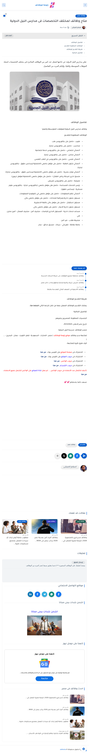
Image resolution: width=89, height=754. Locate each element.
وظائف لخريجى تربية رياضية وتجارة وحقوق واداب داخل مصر (62, 283)
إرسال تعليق (78, 562)
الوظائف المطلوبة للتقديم (73, 46)
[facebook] (58, 594)
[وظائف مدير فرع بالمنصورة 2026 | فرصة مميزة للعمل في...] (77, 699)
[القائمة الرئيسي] (85, 5)
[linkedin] (30, 594)
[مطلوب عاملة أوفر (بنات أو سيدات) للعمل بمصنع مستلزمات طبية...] (77, 723)
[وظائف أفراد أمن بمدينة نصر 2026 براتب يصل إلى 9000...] (77, 711)
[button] (77, 456)
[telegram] (44, 594)
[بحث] (3, 5)
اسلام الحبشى (76, 27)
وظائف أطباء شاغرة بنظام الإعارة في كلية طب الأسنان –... (47, 733)
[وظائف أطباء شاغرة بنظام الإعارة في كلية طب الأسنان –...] (77, 735)
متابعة (44, 679)
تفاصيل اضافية (77, 53)
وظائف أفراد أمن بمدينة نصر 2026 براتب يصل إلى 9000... (46, 539)
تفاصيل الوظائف (77, 42)
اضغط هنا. (34, 306)
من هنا (43, 352)
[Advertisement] (44, 246)
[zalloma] (44, 5)
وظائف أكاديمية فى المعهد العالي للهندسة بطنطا (65, 289)
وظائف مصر (81, 16)
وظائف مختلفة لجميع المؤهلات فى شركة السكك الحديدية (62, 276)
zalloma (63, 750)
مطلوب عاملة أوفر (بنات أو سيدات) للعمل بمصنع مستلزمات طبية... (17, 541)
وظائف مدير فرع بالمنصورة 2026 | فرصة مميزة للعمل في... (74, 539)
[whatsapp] (51, 594)
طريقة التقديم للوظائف (74, 49)
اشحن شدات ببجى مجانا (44, 612)
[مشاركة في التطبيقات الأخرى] (57, 456)
